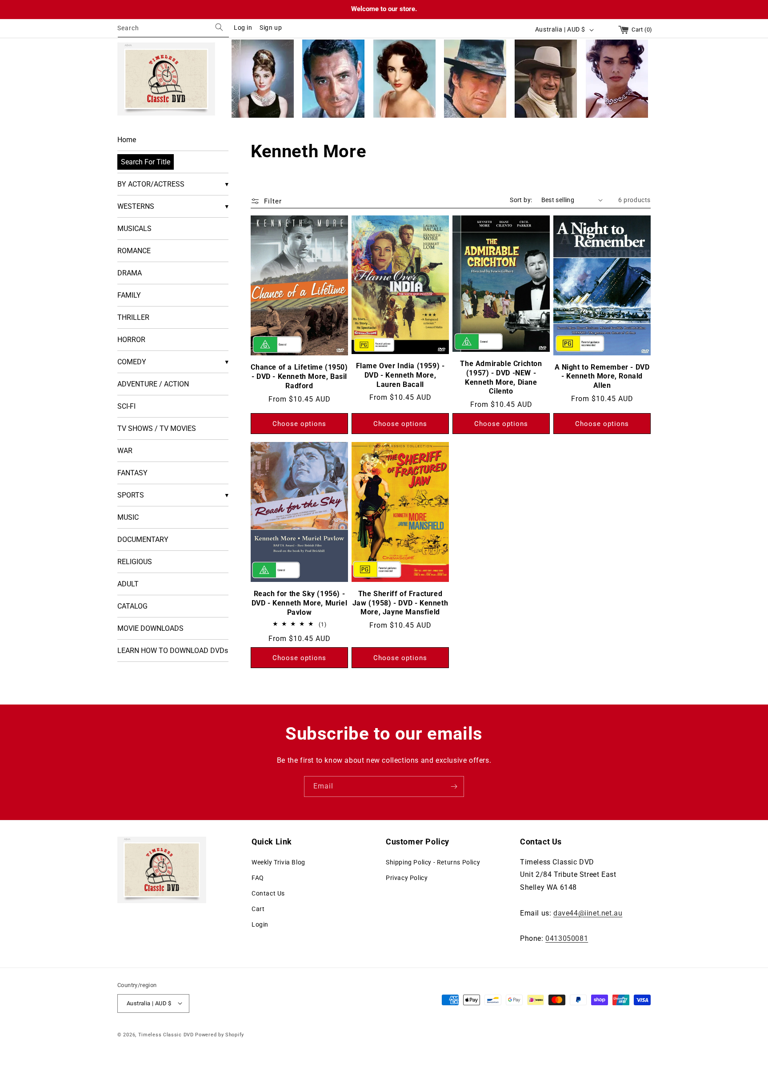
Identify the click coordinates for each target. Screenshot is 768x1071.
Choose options (299, 423)
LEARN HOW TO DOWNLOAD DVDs (172, 650)
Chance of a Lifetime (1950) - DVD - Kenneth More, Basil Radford (299, 376)
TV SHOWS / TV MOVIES (156, 428)
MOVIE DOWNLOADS (150, 628)
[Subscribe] (454, 786)
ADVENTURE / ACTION (153, 384)
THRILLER (133, 317)
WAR (124, 450)
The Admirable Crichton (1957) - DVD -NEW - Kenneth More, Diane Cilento (501, 377)
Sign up (271, 27)
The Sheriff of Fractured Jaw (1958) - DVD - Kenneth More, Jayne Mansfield (400, 602)
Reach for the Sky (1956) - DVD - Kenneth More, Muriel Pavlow (300, 603)
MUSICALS (134, 228)
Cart (258, 908)
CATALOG (132, 606)
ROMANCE (134, 251)
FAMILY (129, 295)
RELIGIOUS (134, 561)
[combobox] (173, 29)
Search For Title (145, 162)
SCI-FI (126, 406)
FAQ (258, 877)
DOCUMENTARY (142, 539)
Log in (243, 27)
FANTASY (132, 473)
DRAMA (129, 273)
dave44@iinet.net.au (587, 912)
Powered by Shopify (219, 1034)
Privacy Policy (407, 877)
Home (126, 139)
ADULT (128, 584)
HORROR (131, 339)
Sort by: (521, 199)
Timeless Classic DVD (166, 1034)
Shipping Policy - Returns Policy (433, 861)
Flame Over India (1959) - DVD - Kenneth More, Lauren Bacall (400, 375)
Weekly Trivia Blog (278, 861)
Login (260, 924)
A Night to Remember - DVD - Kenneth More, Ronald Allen (602, 376)
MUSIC (128, 517)
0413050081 (566, 938)
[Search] (219, 27)
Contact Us (268, 893)
